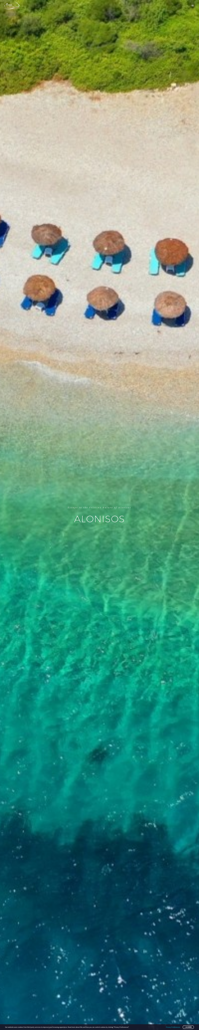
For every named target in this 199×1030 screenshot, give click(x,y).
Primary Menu (193, 5)
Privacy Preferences (173, 1027)
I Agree (188, 1027)
